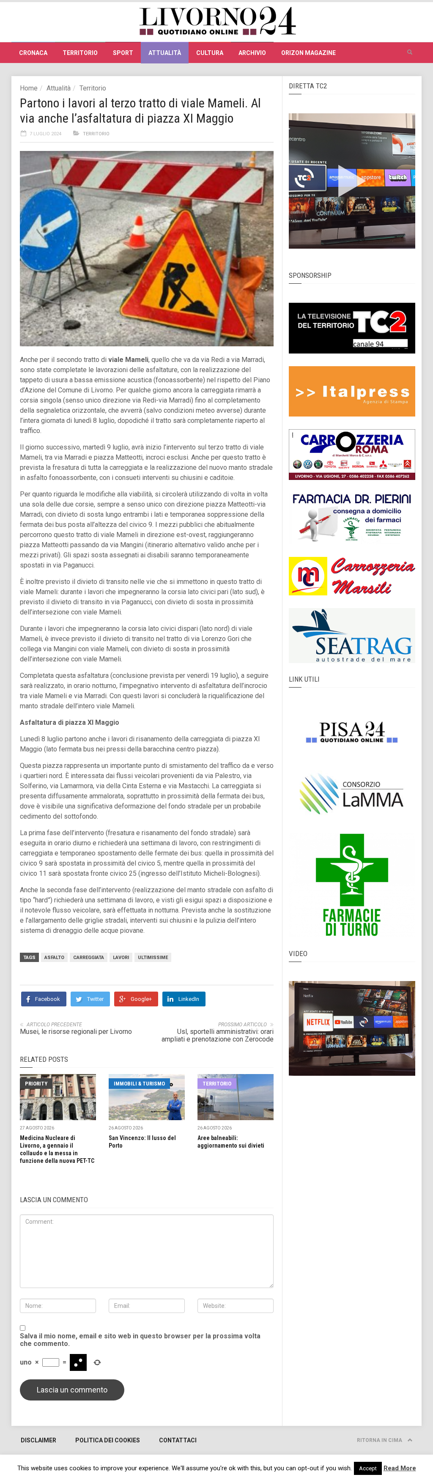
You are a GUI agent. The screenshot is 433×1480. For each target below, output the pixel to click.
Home (29, 88)
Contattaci (178, 1440)
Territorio (80, 52)
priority (36, 1083)
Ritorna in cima (380, 1440)
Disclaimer (38, 1440)
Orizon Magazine (308, 52)
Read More (400, 1468)
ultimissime (153, 957)
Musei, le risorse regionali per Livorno (76, 1032)
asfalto (54, 957)
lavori (121, 957)
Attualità (164, 52)
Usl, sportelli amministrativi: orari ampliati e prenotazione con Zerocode (218, 1035)
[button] (410, 52)
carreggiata (88, 957)
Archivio (252, 52)
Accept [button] (368, 1468)
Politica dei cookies (107, 1440)
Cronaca (33, 52)
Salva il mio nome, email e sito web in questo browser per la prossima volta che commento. (140, 1340)
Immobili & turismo (139, 1083)
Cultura (209, 52)
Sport (123, 52)
